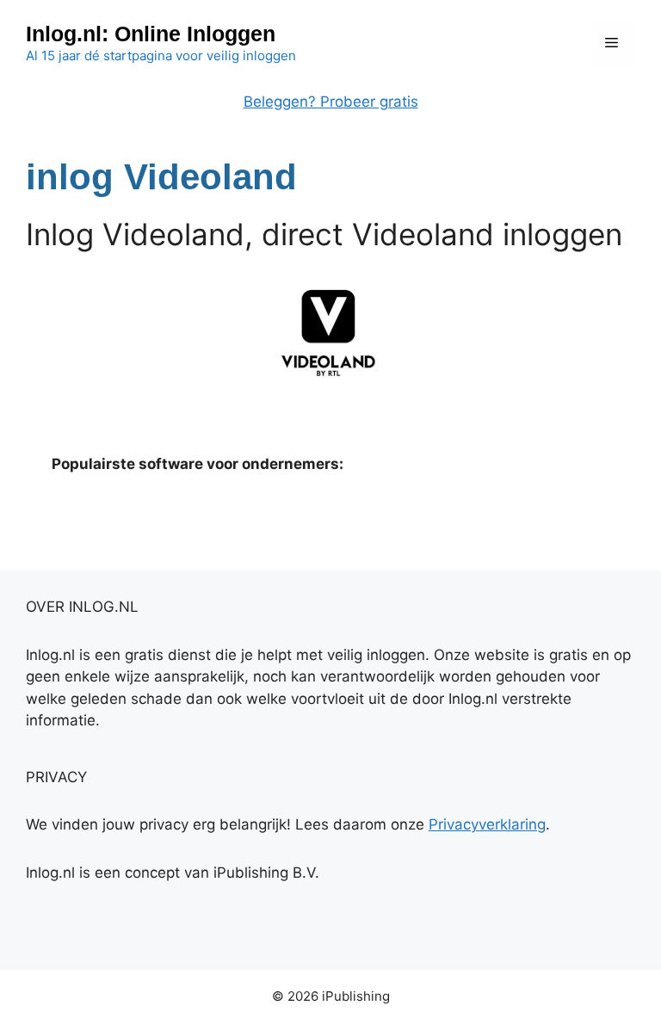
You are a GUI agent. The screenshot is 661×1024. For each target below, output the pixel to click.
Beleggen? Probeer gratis (331, 101)
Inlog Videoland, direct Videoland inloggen (324, 234)
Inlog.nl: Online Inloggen (150, 34)
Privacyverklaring (487, 824)
